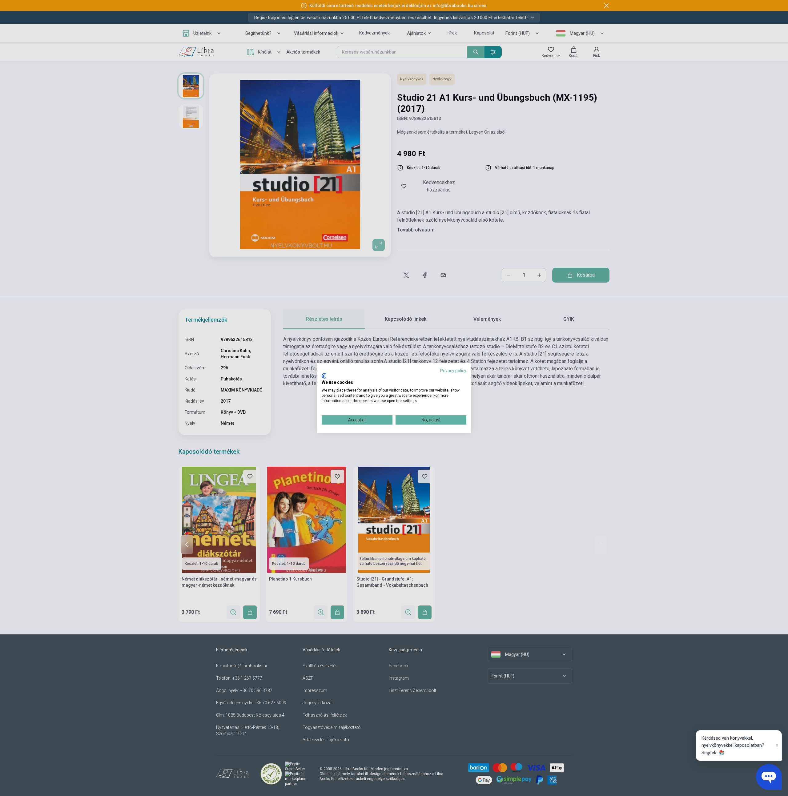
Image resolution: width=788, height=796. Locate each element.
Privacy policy (453, 370)
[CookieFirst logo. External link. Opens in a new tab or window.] (324, 376)
